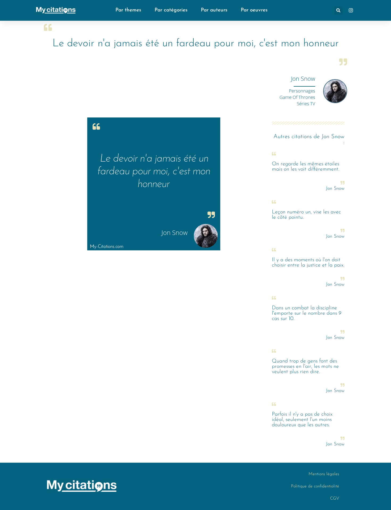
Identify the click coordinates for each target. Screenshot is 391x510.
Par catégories (171, 10)
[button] (338, 10)
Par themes (128, 10)
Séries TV (306, 103)
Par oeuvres (254, 10)
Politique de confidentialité (315, 486)
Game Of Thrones (297, 97)
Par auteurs (214, 10)
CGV (334, 498)
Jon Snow (303, 78)
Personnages (302, 91)
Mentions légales (324, 474)
